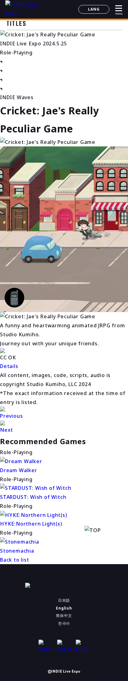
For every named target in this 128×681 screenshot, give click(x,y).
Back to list (14, 559)
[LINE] (83, 647)
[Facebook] (64, 647)
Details (9, 366)
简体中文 (64, 615)
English (64, 608)
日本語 (64, 600)
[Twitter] (46, 647)
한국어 (64, 623)
